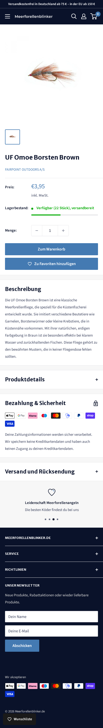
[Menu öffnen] (7, 16)
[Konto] (83, 16)
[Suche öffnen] (74, 16)
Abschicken (22, 645)
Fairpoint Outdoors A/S (24, 169)
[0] (94, 16)
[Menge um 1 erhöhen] (63, 230)
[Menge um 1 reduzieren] (37, 230)
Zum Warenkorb (51, 249)
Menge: (11, 230)
